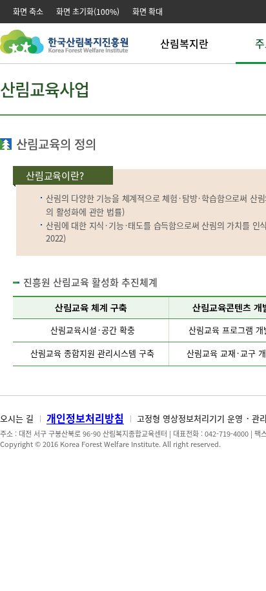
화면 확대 (147, 11)
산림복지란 (184, 43)
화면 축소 (28, 11)
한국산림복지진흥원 (64, 48)
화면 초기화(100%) (87, 11)
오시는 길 (17, 418)
